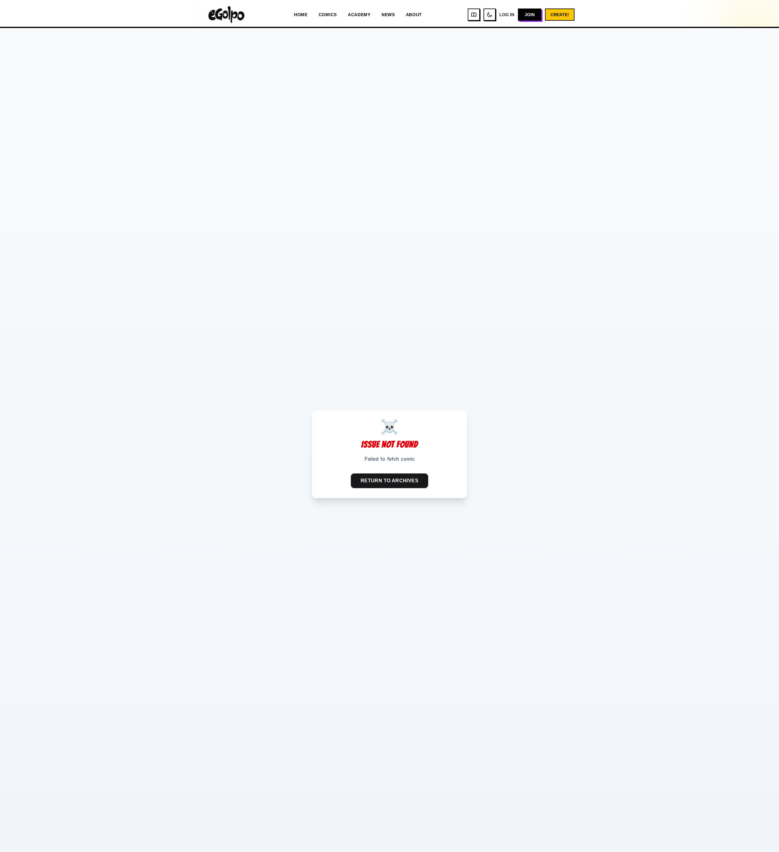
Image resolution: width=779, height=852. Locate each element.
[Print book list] (474, 15)
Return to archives (389, 480)
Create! (559, 14)
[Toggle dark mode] (490, 15)
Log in (506, 14)
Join (530, 14)
